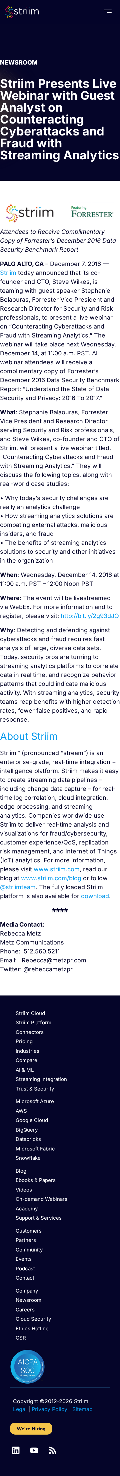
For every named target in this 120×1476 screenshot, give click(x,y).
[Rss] (52, 1450)
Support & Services (39, 1218)
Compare (26, 1060)
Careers (25, 1309)
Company (27, 1291)
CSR (21, 1338)
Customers (29, 1231)
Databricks (28, 1139)
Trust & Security (35, 1089)
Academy (27, 1208)
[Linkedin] (16, 1450)
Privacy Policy (49, 1409)
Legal (20, 1409)
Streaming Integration (41, 1079)
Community (29, 1250)
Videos (24, 1190)
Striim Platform (33, 1022)
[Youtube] (34, 1450)
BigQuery (27, 1130)
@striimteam (18, 887)
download (95, 895)
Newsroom (28, 1300)
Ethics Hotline (32, 1328)
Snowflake (28, 1158)
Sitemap (82, 1409)
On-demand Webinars (41, 1199)
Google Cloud (32, 1120)
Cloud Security (33, 1319)
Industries (27, 1051)
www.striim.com (57, 869)
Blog (21, 1171)
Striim (8, 272)
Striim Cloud (30, 1013)
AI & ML (25, 1070)
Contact (25, 1278)
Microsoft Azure (35, 1101)
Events (24, 1259)
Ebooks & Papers (36, 1180)
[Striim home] (22, 12)
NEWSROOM (19, 62)
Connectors (30, 1032)
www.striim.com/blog (51, 878)
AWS (21, 1111)
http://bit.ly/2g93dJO (90, 615)
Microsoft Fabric (35, 1148)
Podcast (25, 1268)
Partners (26, 1240)
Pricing (24, 1041)
